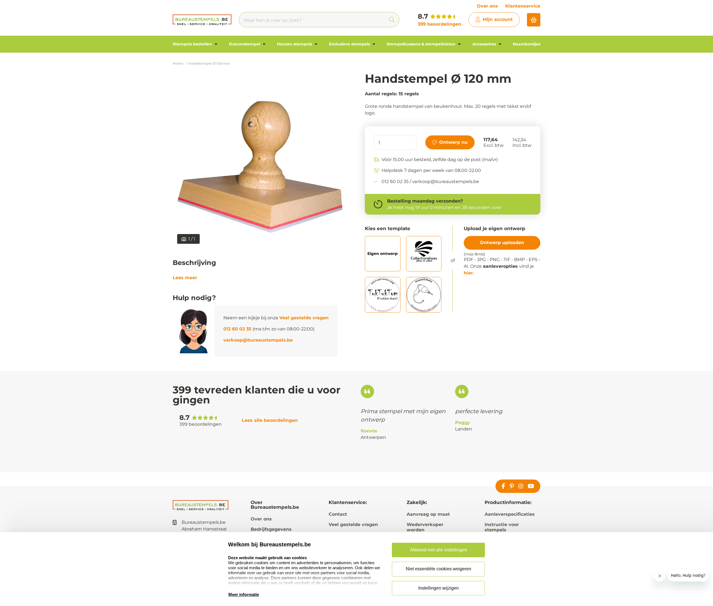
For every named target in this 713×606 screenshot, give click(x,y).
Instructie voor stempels (502, 527)
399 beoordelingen (439, 24)
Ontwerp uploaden (502, 242)
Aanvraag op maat (428, 514)
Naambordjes (526, 44)
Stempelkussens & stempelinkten (421, 44)
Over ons (487, 6)
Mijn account (498, 19)
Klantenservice (522, 6)
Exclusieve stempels (350, 44)
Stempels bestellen (193, 44)
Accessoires (484, 44)
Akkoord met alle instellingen (438, 549)
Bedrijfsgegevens (271, 529)
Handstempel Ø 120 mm (209, 63)
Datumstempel (245, 44)
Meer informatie (243, 594)
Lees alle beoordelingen (270, 420)
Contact (338, 514)
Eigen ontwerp (382, 253)
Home (178, 63)
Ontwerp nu (453, 142)
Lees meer (185, 277)
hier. (469, 273)
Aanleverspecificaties (510, 514)
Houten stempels (295, 44)
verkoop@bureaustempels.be (258, 340)
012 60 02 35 (237, 329)
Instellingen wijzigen (438, 588)
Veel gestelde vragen (304, 317)
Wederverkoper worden (425, 527)
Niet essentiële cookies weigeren (438, 568)
